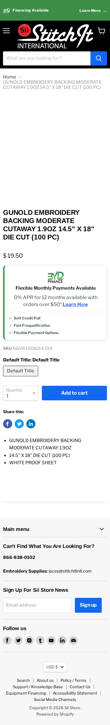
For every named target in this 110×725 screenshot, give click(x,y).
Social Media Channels (55, 699)
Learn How (75, 304)
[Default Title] (21, 378)
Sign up (88, 605)
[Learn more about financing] (55, 10)
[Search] (98, 58)
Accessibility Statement (75, 693)
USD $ (52, 666)
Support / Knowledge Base (38, 686)
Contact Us (80, 686)
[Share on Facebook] (7, 423)
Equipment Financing (26, 693)
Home (9, 77)
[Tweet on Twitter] (19, 423)
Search (23, 680)
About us (45, 680)
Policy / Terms (73, 680)
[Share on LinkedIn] (30, 423)
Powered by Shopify (55, 714)
